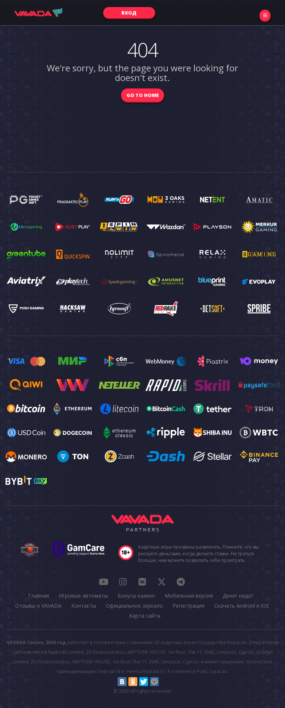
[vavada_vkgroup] (142, 581)
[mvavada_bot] (180, 581)
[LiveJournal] (165, 681)
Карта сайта (144, 615)
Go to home (143, 95)
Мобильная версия (189, 595)
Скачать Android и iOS (241, 605)
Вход (129, 12)
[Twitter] (143, 681)
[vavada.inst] (123, 581)
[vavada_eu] (161, 581)
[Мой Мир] (154, 681)
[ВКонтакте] (122, 681)
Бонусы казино (136, 595)
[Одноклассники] (132, 681)
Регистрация (188, 605)
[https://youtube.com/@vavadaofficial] (103, 581)
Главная (38, 595)
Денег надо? (238, 595)
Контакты (83, 605)
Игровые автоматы (83, 595)
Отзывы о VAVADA (38, 605)
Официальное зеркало (134, 605)
